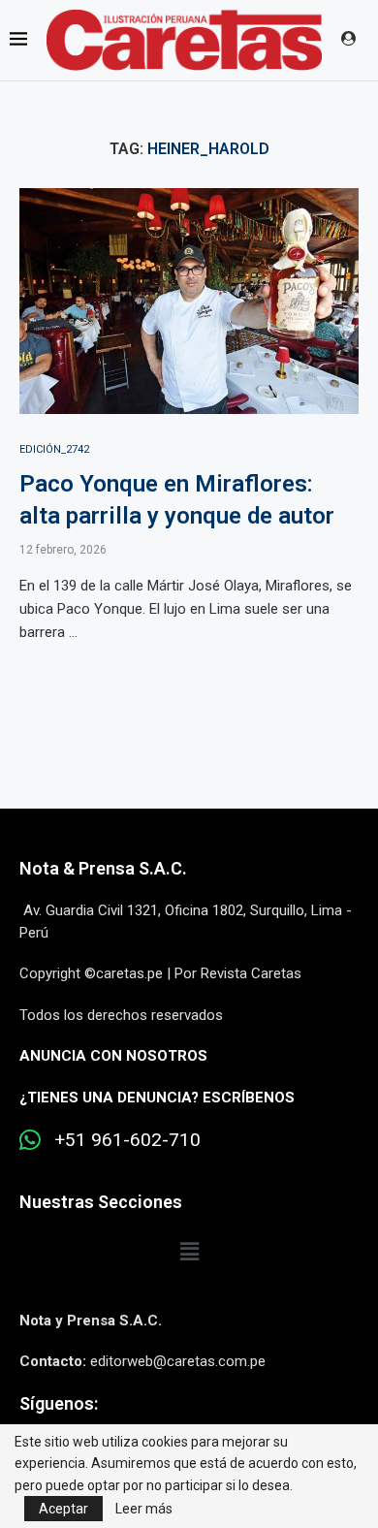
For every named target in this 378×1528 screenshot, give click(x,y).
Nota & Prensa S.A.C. (103, 868)
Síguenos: (58, 1403)
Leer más (144, 1508)
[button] (189, 1252)
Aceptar (63, 1508)
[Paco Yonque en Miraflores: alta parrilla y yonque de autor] (189, 301)
